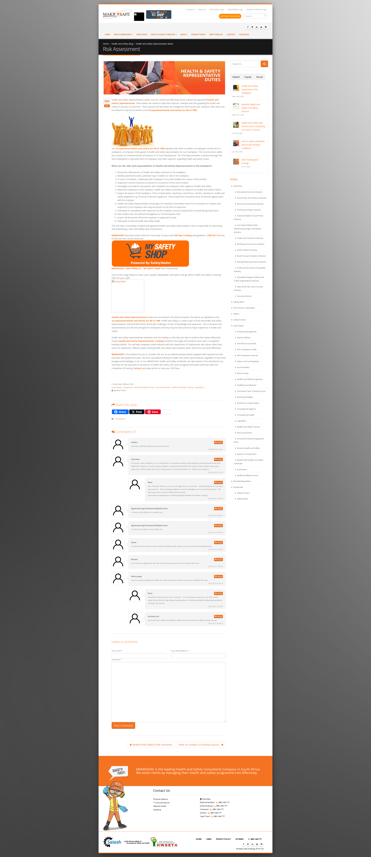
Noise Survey (242, 373)
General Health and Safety (248, 448)
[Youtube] (261, 27)
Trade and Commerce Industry (250, 238)
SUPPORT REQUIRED (230, 16)
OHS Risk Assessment (246, 343)
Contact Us (190, 9)
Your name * (117, 651)
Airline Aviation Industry (247, 250)
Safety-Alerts (238, 302)
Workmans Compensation (248, 403)
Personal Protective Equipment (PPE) (249, 440)
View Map (206, 799)
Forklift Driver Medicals (246, 385)
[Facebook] (248, 27)
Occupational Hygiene (246, 409)
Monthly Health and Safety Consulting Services (250, 108)
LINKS (208, 839)
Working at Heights (245, 397)
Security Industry (244, 296)
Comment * (116, 659)
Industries (142, 34)
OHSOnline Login (216, 9)
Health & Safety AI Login (256, 9)
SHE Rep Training (183, 235)
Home (107, 34)
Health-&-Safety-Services (144, 387)
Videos (236, 314)
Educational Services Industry (249, 192)
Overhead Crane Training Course (251, 391)
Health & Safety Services (163, 34)
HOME (199, 839)
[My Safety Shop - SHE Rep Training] (169, 253)
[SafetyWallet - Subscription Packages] (169, 296)
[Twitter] (252, 27)
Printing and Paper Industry (249, 210)
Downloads (238, 487)
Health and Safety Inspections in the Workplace (249, 89)
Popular (248, 77)
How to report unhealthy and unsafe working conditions (252, 145)
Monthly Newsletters (242, 481)
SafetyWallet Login (235, 9)
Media (183, 34)
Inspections (128, 387)
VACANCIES (244, 34)
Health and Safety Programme (250, 379)
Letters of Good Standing (248, 361)
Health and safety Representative (129, 317)
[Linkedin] (257, 27)
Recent (259, 77)
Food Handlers (243, 367)
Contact (231, 34)
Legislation (199, 387)
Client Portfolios (244, 337)
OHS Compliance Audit (246, 349)
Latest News (117, 387)
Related (236, 77)
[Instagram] (266, 27)
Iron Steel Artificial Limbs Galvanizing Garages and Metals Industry (247, 228)
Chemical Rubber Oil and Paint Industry (248, 217)
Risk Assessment (163, 387)
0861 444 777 (256, 839)
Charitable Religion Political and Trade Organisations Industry (249, 279)
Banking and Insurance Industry (250, 244)
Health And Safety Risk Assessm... (153, 744)
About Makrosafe (122, 34)
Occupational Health (245, 415)
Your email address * (180, 651)
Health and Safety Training (182, 387)
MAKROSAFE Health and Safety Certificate (248, 462)
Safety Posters (239, 320)
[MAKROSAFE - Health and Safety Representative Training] (169, 131)
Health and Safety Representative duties (154, 43)
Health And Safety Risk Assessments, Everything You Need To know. (253, 126)
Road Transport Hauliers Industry (251, 256)
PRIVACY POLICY (223, 839)
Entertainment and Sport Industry (251, 262)
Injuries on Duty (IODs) (246, 454)
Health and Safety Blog (122, 43)
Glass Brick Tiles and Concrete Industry (248, 288)
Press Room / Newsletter (244, 308)
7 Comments (119, 419)
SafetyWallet (216, 34)
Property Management (246, 331)
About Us (202, 9)
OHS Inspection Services (247, 355)
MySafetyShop (198, 34)
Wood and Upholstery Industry (250, 204)
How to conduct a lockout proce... (200, 744)
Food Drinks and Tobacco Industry (251, 198)
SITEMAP (239, 839)
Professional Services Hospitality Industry (249, 270)
